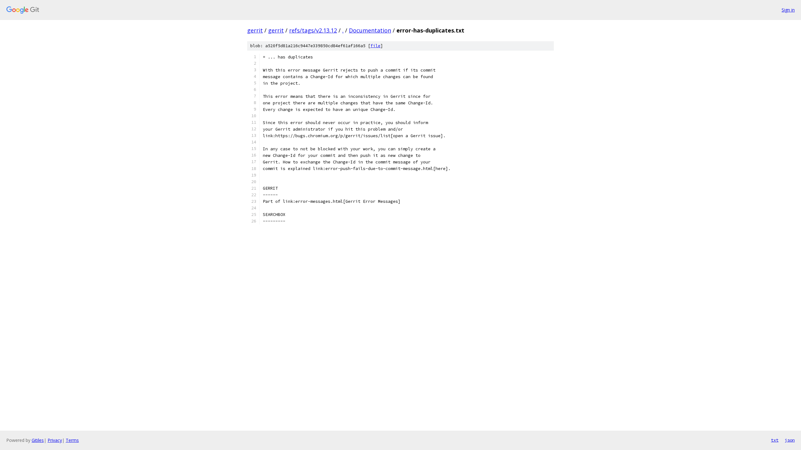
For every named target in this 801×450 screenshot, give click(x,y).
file (375, 45)
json (790, 440)
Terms (72, 440)
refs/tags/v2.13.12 (313, 30)
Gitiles (38, 440)
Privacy (55, 440)
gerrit (255, 30)
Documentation (370, 30)
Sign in (788, 10)
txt (774, 440)
